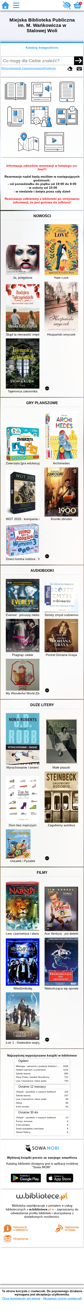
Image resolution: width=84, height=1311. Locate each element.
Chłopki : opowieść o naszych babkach (36, 1092)
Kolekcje (50, 68)
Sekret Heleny (23, 1132)
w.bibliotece (40, 1209)
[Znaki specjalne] (79, 69)
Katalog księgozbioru (42, 47)
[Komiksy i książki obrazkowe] (68, 127)
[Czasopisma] (16, 127)
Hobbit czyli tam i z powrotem (31, 1070)
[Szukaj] (78, 60)
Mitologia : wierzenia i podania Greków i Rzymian (41, 1066)
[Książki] (16, 102)
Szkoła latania (23, 1073)
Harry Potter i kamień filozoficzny (32, 1077)
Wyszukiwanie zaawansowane (22, 68)
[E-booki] (68, 102)
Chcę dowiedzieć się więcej (21, 1298)
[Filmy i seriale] (55, 152)
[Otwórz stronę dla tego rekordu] (24, 260)
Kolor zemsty (22, 1106)
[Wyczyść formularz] (70, 69)
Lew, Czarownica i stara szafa (31, 1081)
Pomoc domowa (24, 1121)
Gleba (19, 1103)
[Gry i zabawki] (42, 127)
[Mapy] (29, 152)
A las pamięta (23, 1125)
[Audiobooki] (42, 102)
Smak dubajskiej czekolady (30, 1128)
